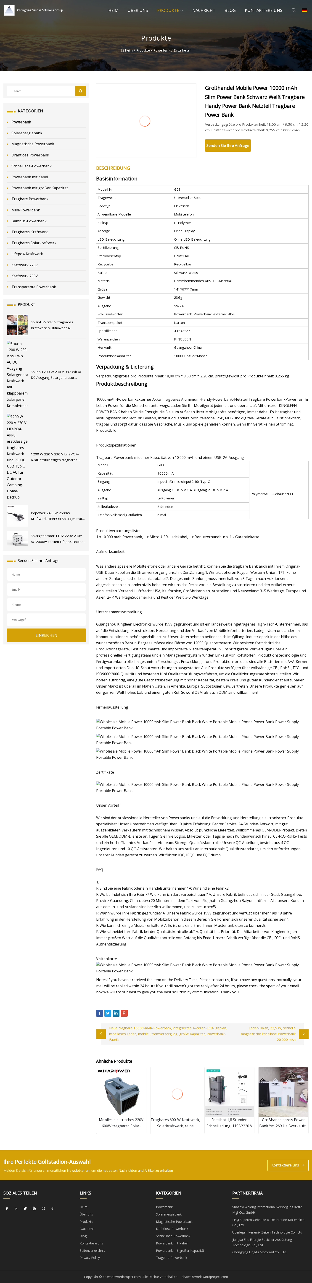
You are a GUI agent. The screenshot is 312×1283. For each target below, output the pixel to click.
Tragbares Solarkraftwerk (33, 242)
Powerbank (161, 50)
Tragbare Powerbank (29, 198)
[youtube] (34, 1208)
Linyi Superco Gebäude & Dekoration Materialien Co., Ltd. (268, 1222)
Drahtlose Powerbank (30, 155)
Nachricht (203, 10)
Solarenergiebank (26, 132)
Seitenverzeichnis (92, 1250)
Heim (113, 10)
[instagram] (43, 1208)
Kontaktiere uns (263, 10)
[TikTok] (52, 1208)
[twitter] (25, 1208)
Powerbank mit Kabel (29, 176)
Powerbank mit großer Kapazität (39, 187)
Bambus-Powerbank (29, 220)
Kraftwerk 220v (24, 265)
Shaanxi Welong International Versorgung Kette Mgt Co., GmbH (267, 1210)
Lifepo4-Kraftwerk (27, 253)
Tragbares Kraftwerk (29, 231)
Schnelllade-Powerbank (31, 166)
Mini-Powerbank (25, 210)
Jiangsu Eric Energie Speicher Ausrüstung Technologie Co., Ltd (262, 1242)
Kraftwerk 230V (24, 275)
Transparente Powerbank (33, 286)
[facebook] (6, 1208)
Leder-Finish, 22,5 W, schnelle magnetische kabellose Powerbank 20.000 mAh (268, 1034)
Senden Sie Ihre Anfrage (227, 145)
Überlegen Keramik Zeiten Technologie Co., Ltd (267, 1232)
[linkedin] (16, 1208)
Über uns (137, 10)
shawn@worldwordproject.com (205, 1277)
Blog (230, 10)
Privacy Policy (90, 1257)
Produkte (168, 10)
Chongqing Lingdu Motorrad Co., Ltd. (259, 1252)
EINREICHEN (46, 635)
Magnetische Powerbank (32, 143)
